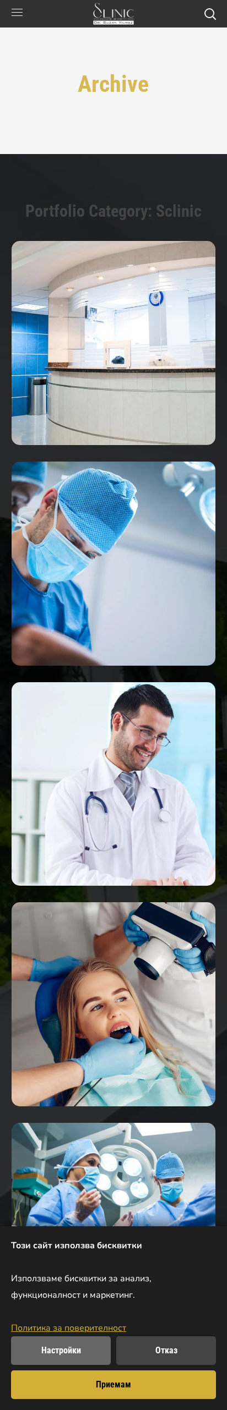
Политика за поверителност (68, 1328)
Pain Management (113, 1225)
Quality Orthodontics (113, 1004)
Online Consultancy (113, 342)
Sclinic (113, 436)
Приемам (113, 1384)
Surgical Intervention (113, 563)
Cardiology (113, 783)
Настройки (61, 1350)
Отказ (166, 1350)
